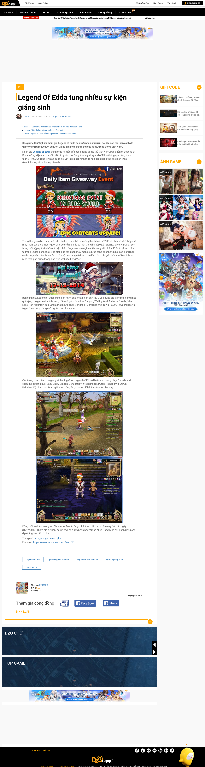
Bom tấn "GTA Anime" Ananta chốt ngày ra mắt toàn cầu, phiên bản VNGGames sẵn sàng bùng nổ (46, 18)
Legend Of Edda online (87, 560)
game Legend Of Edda (59, 560)
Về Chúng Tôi (142, 3)
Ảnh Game (170, 161)
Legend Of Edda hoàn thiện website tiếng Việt (43, 130)
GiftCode (170, 87)
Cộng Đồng (105, 12)
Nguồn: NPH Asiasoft (62, 116)
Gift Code (85, 12)
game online (31, 567)
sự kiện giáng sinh (114, 560)
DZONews (29, 3)
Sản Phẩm (43, 3)
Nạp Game (158, 3)
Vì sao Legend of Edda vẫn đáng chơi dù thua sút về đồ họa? (50, 134)
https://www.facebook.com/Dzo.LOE (53, 542)
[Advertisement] (102, 62)
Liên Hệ (36, 750)
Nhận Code (186, 98)
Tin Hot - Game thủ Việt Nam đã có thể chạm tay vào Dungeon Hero (53, 127)
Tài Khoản (172, 3)
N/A (38, 588)
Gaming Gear (65, 12)
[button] (154, 652)
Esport (46, 12)
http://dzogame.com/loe (47, 538)
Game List (125, 12)
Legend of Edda (33, 560)
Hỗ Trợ (46, 750)
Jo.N (26, 116)
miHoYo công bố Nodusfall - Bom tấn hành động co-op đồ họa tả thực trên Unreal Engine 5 (134, 18)
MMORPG (43, 585)
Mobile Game (28, 12)
